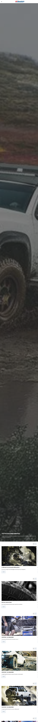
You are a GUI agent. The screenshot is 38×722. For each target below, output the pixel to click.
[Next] (35, 544)
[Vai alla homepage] (19, 1)
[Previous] (33, 544)
